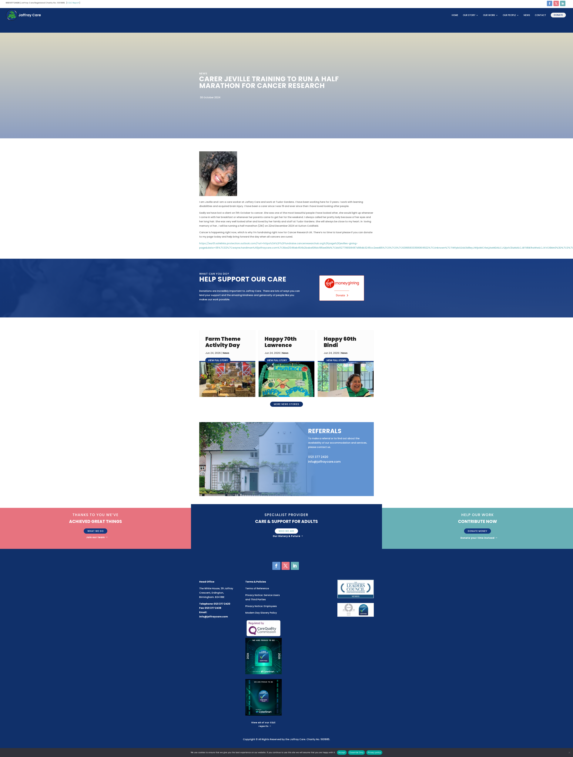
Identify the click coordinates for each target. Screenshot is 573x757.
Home (455, 15)
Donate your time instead (477, 537)
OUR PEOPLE (509, 15)
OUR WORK (489, 15)
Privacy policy (374, 752)
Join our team (95, 537)
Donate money (477, 531)
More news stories (286, 404)
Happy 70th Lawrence (281, 342)
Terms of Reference (257, 588)
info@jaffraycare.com (213, 616)
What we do (95, 531)
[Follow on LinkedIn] (562, 3)
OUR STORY (469, 15)
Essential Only (356, 752)
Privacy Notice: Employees (261, 606)
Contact (540, 15)
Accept (341, 752)
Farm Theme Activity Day (223, 342)
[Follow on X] (556, 3)
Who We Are (286, 531)
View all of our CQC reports (263, 724)
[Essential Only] (569, 752)
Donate (558, 15)
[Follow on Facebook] (549, 3)
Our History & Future (286, 536)
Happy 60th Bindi (340, 342)
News (527, 15)
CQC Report (73, 2)
